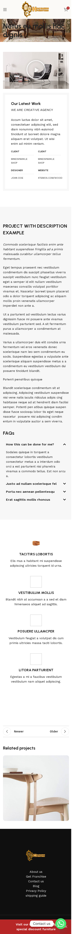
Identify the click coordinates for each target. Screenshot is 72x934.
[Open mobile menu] (5, 10)
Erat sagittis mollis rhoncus (28, 499)
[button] (36, 70)
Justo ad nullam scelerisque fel (31, 484)
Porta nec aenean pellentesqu (30, 492)
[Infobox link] (36, 552)
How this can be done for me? (30, 444)
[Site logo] (36, 9)
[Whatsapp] (60, 923)
